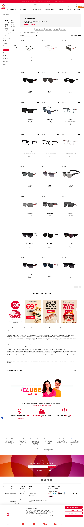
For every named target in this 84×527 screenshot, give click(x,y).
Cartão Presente (13, 501)
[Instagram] (50, 479)
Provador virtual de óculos (14, 503)
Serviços (42, 4)
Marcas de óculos (13, 11)
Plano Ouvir (12, 499)
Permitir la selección (74, 513)
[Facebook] (41, 479)
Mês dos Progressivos (24, 491)
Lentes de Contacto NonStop (13, 496)
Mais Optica (35, 4)
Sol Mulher (56, 29)
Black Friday (22, 488)
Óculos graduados (39, 29)
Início (4, 11)
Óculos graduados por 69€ (24, 499)
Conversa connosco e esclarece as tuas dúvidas (38, 488)
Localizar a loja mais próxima (55, 488)
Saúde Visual (12, 488)
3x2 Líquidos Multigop (24, 495)
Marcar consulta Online (54, 486)
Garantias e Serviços (13, 493)
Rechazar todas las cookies (73, 516)
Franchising (5, 499)
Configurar (61, 524)
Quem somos (5, 488)
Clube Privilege (50, 4)
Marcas (7, 11)
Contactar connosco (33, 493)
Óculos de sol (48, 29)
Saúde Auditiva (12, 491)
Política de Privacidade (47, 470)
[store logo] (3, 7)
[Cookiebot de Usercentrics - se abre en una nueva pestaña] (8, 525)
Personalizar (73, 510)
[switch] (34, 524)
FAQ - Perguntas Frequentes (34, 491)
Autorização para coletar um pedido (36, 498)
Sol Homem (63, 29)
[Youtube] (44, 479)
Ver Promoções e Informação (29, 24)
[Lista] (76, 35)
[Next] (77, 309)
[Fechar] (83, 1)
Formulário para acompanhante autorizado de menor (37, 501)
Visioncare (22, 493)
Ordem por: (22, 35)
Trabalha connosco (5, 496)
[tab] (10, 17)
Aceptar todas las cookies (73, 507)
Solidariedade (5, 491)
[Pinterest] (47, 479)
